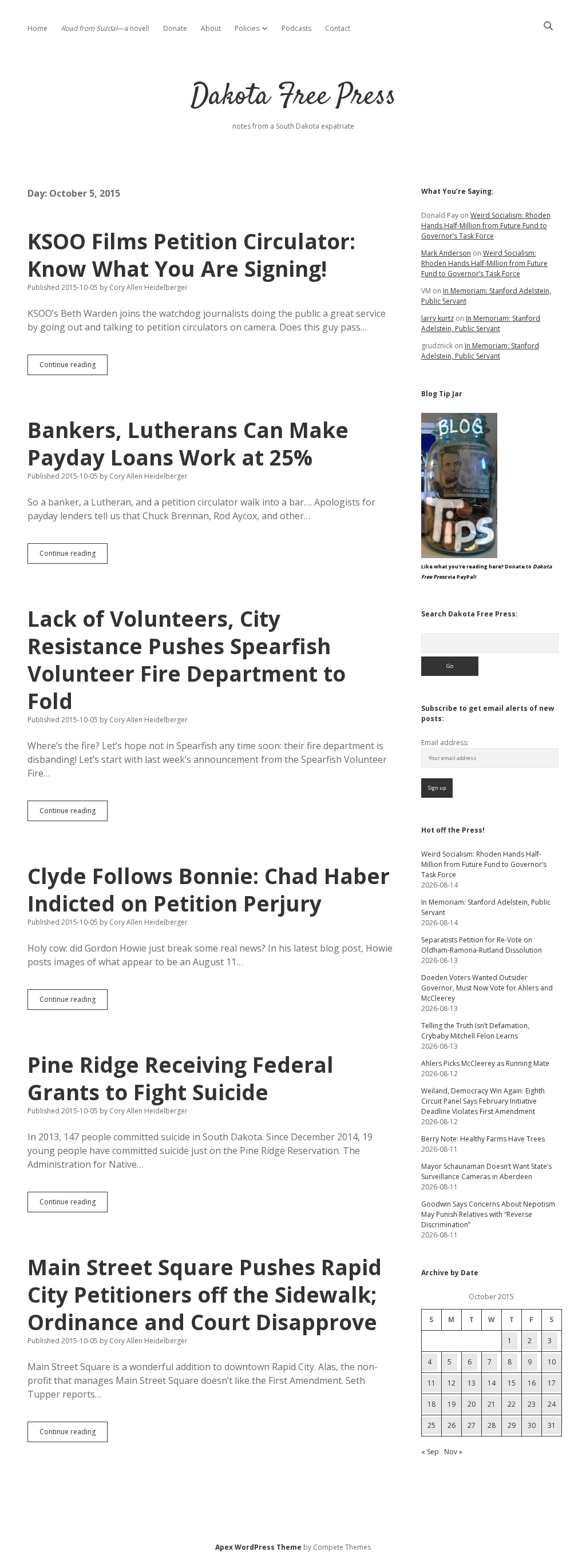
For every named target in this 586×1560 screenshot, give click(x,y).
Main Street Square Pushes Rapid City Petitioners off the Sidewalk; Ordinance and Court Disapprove (204, 1294)
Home (37, 28)
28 (492, 1425)
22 (512, 1404)
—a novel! (105, 28)
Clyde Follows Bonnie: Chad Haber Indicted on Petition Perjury (208, 889)
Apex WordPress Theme (258, 1547)
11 (431, 1383)
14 (492, 1383)
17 (552, 1383)
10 (552, 1362)
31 (552, 1425)
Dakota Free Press (293, 97)
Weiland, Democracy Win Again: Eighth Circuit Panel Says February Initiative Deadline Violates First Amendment (483, 1101)
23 (532, 1404)
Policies (247, 28)
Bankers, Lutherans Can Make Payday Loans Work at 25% (188, 443)
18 (431, 1404)
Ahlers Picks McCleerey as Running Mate (485, 1063)
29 (512, 1425)
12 (452, 1383)
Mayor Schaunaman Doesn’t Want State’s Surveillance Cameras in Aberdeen (486, 1171)
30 (532, 1425)
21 (492, 1404)
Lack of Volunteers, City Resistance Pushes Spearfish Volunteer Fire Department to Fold (186, 659)
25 (431, 1425)
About (211, 28)
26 (452, 1425)
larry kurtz (437, 318)
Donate (175, 28)
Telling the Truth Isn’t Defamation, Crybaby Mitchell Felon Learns (475, 1031)
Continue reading (73, 367)
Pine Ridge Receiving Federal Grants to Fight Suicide (180, 1078)
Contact (337, 28)
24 (552, 1404)
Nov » (453, 1451)
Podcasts (296, 28)
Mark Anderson (446, 253)
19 (452, 1404)
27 (472, 1425)
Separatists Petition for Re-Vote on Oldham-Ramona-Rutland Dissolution (481, 945)
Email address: (445, 742)
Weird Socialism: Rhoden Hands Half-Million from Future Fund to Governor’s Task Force (486, 225)
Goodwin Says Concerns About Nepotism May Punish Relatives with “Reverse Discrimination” (488, 1214)
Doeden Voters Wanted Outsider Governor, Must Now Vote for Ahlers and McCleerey (487, 988)
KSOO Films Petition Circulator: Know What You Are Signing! (191, 254)
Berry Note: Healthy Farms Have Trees (483, 1139)
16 (532, 1383)
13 (472, 1383)
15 (512, 1383)
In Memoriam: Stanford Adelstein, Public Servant (480, 323)
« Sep (430, 1451)
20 (472, 1404)
